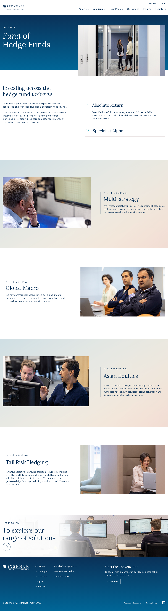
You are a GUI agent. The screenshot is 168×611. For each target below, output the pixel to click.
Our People (116, 9)
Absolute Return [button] (104, 105)
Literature (160, 9)
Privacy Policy (151, 603)
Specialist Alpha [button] (104, 130)
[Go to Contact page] (6, 547)
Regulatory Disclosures (132, 603)
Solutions (98, 9)
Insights (147, 9)
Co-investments (62, 576)
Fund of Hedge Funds (65, 566)
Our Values (133, 9)
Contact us (112, 581)
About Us (83, 9)
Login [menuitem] (161, 4)
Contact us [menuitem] (152, 4)
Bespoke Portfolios (64, 571)
